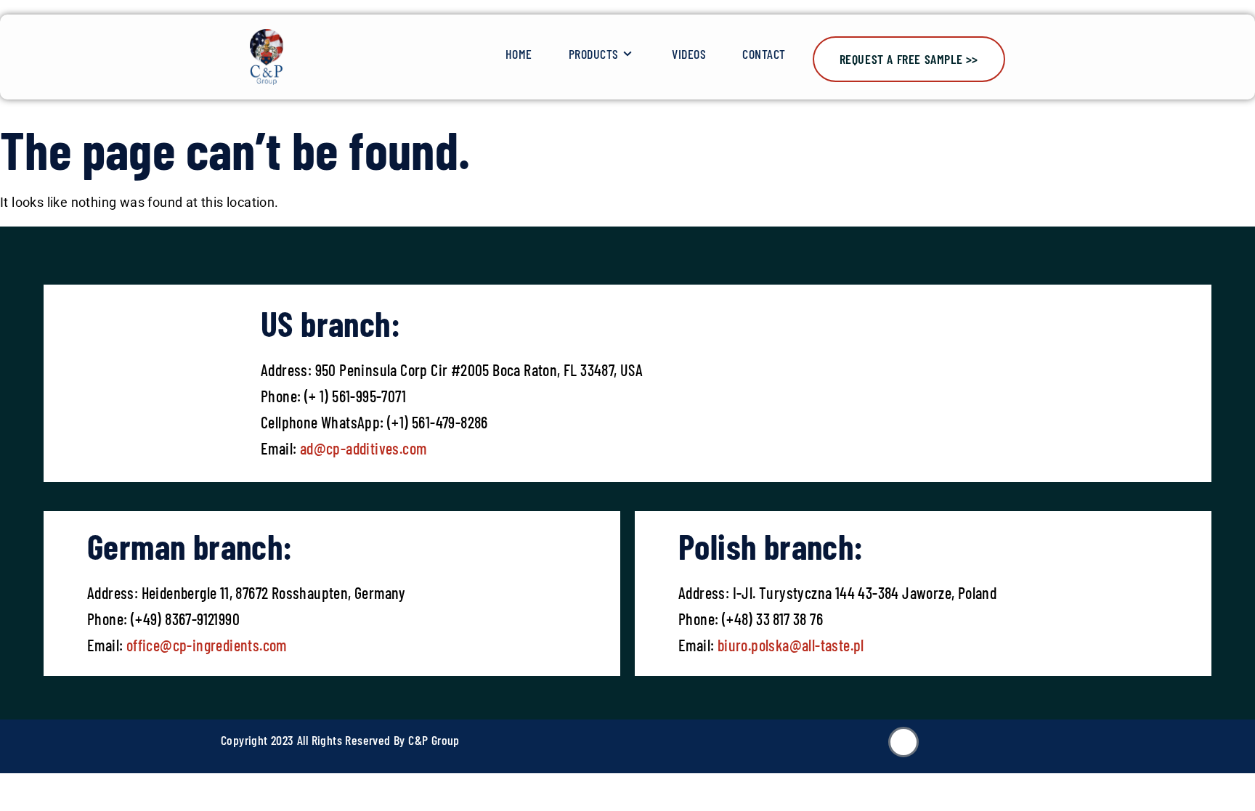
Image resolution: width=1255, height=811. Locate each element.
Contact (764, 54)
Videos (689, 54)
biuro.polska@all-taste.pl (791, 644)
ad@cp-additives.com (363, 448)
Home (518, 54)
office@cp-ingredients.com (204, 644)
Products (594, 54)
